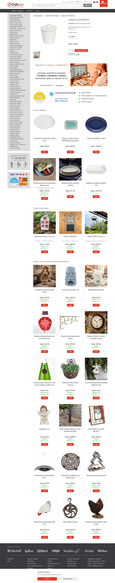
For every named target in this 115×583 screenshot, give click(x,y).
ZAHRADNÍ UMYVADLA (17, 139)
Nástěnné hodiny (14, 83)
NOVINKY (30, 11)
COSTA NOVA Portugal (52, 16)
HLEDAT (87, 5)
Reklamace (30, 561)
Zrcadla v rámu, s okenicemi (17, 144)
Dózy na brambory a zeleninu (18, 60)
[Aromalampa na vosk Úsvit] (70, 287)
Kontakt (80, 2)
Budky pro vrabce (14, 38)
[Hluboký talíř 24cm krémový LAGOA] (70, 181)
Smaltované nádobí (15, 103)
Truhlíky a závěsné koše (16, 114)
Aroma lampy (13, 32)
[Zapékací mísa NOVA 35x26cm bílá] (96, 181)
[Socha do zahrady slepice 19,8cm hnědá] (96, 520)
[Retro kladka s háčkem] (70, 520)
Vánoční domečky (15, 120)
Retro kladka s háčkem (70, 522)
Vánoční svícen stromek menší (96, 475)
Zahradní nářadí (14, 135)
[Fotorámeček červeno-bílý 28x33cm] (96, 427)
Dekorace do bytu (15, 43)
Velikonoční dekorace (16, 124)
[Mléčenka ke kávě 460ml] (96, 287)
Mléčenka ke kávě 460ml (96, 289)
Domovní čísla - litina (15, 23)
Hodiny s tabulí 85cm (70, 236)
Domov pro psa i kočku (16, 55)
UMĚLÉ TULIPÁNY (15, 116)
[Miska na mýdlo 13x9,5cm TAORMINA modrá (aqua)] (70, 136)
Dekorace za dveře (15, 49)
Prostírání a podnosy (15, 92)
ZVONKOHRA (14, 146)
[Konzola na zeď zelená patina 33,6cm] (70, 334)
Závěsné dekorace (15, 143)
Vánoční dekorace (15, 118)
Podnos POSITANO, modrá (96, 138)
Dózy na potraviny (15, 62)
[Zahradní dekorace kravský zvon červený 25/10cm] (44, 334)
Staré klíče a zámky (15, 105)
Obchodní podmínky (53, 563)
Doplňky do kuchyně (15, 58)
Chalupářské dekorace (16, 70)
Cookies (49, 568)
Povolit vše (47, 578)
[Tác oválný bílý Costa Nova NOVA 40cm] (44, 136)
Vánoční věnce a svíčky (16, 122)
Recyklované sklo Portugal (17, 96)
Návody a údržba (32, 559)
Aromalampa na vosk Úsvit (70, 289)
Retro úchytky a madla (16, 25)
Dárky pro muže (14, 41)
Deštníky (12, 51)
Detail (44, 152)
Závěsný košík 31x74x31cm (96, 236)
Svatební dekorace (15, 109)
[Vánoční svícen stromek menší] (96, 473)
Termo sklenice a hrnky (16, 113)
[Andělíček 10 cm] (44, 427)
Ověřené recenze (52, 559)
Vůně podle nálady (15, 128)
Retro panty (13, 99)
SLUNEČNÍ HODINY (15, 101)
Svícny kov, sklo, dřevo (16, 111)
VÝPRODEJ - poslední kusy (17, 28)
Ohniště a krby (14, 85)
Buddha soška (14, 34)
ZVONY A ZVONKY (15, 148)
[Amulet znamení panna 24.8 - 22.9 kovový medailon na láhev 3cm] (44, 380)
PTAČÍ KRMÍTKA (14, 19)
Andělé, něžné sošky (15, 30)
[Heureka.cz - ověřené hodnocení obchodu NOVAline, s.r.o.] (14, 185)
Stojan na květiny (14, 107)
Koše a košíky (14, 75)
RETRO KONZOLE (15, 98)
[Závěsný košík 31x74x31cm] (96, 234)
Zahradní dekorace (15, 131)
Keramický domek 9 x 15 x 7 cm (44, 236)
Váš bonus (89, 2)
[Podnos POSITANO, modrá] (96, 136)
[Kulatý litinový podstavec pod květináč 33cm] (70, 473)
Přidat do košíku (81, 50)
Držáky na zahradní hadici (17, 64)
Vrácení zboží (31, 563)
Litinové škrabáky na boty (17, 79)
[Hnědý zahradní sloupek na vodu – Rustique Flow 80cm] (70, 427)
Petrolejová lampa (15, 86)
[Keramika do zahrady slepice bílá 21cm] (44, 520)
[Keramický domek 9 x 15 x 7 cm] (44, 234)
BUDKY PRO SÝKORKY (17, 36)
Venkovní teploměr (15, 126)
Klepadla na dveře (15, 73)
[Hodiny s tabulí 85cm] (70, 234)
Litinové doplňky (14, 77)
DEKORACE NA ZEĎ (16, 47)
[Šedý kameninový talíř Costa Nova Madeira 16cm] (44, 181)
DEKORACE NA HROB (16, 17)
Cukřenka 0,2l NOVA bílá (68, 16)
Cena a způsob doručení (34, 566)
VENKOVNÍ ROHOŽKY (16, 26)
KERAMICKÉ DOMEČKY (17, 71)
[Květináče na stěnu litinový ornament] (70, 380)
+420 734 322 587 (69, 2)
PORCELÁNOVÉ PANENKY (18, 90)
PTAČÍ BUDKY (14, 94)
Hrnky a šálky (13, 68)
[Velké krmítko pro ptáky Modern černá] (44, 473)
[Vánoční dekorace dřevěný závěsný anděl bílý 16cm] (96, 380)
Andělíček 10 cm (44, 429)
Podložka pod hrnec (15, 88)
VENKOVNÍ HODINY (15, 15)
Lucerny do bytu (14, 81)
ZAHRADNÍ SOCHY (15, 137)
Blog (8, 561)
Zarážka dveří (13, 141)
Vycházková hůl (14, 129)
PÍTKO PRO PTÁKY (15, 21)
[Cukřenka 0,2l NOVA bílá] (49, 49)
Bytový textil (13, 40)
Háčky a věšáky (14, 66)
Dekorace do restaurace (16, 45)
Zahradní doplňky (14, 133)
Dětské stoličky (14, 53)
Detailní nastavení (67, 578)
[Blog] (38, 10)
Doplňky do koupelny (16, 56)
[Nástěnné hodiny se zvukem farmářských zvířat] (96, 334)
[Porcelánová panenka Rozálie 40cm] (44, 287)
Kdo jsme (30, 568)
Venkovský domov (38, 16)
